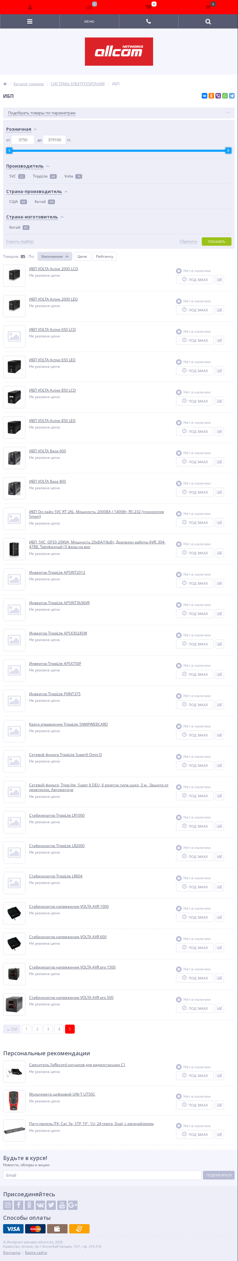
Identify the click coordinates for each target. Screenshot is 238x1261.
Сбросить (188, 241)
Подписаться (218, 1175)
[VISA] (13, 1228)
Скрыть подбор (19, 241)
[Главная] (5, 83)
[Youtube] (62, 1205)
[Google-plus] (72, 1205)
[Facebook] (18, 1205)
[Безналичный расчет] (79, 1228)
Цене (82, 256)
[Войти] (30, 7)
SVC (16, 176)
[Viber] (218, 96)
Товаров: (11, 256)
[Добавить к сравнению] (219, 279)
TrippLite (44, 176)
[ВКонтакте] (204, 96)
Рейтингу (104, 256)
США (17, 201)
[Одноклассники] (211, 96)
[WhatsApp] (225, 96)
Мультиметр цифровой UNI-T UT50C (62, 1094)
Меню (89, 21)
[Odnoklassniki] (29, 1205)
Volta (72, 176)
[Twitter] (51, 1205)
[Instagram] (7, 1205)
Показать (216, 241)
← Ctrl (12, 1029)
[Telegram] (232, 96)
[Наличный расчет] (57, 1228)
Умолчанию (52, 256)
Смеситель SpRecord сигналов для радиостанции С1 (77, 1064)
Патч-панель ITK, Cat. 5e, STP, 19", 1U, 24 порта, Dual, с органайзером (91, 1123)
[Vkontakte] (40, 1205)
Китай (44, 201)
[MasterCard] (35, 1228)
